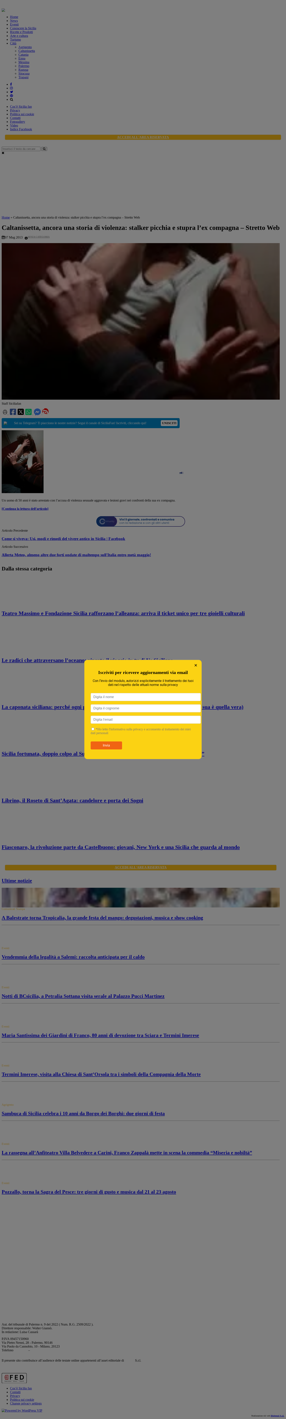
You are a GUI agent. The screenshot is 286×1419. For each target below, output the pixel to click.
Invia (106, 745)
